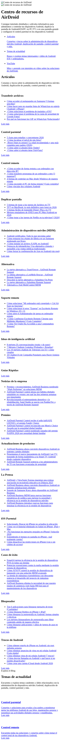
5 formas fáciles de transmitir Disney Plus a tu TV (29, 210)
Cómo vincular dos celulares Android (23, 186)
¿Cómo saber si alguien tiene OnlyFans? (25, 150)
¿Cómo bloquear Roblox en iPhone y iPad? (26, 612)
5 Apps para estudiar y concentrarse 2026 (25, 137)
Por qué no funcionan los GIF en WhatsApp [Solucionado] (33, 119)
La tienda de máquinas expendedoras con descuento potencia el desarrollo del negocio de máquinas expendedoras (30, 578)
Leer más (5, 124)
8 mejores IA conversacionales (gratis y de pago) (28, 344)
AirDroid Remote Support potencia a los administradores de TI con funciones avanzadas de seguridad (32, 463)
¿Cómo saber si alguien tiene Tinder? (23, 148)
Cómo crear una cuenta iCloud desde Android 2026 (30, 663)
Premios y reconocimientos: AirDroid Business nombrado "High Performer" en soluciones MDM (32, 388)
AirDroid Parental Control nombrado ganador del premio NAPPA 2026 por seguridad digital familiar (32, 432)
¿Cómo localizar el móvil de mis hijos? (24, 140)
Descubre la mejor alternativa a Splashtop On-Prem (30, 280)
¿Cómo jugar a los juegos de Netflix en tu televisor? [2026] (33, 217)
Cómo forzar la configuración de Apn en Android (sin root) (33, 251)
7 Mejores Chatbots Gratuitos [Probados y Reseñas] (30, 347)
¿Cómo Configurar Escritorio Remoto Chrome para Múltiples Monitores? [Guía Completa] (30, 319)
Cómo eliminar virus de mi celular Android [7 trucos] (30, 655)
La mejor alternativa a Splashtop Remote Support (29, 282)
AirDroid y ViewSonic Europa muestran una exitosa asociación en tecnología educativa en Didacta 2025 (30, 481)
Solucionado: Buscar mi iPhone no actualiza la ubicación (32, 524)
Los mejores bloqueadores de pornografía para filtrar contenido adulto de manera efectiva (30, 620)
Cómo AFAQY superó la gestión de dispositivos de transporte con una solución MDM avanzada (30, 571)
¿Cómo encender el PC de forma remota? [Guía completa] (33, 184)
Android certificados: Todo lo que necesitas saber (29, 236)
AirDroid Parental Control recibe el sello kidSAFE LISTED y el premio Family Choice (29, 421)
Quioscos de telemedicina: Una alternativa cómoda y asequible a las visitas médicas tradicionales (30, 247)
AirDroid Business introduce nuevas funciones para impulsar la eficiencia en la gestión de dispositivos (30, 504)
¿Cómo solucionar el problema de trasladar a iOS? (29, 111)
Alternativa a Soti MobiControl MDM (24, 285)
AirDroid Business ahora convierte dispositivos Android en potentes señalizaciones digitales (33, 486)
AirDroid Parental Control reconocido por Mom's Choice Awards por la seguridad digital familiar (32, 426)
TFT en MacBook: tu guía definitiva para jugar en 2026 (32, 207)
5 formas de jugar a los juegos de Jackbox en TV (29, 205)
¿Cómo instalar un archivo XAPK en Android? (28, 243)
